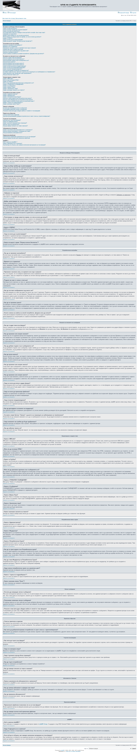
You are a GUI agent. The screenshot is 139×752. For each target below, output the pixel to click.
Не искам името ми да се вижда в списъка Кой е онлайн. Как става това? (24, 32)
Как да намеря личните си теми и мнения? (15, 126)
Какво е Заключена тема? (10, 88)
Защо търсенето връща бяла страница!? (15, 123)
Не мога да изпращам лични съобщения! (15, 108)
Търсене (133, 12)
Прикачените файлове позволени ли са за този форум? (19, 136)
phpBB (62, 750)
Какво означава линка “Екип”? (11, 104)
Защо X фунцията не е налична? (12, 143)
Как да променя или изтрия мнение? (13, 59)
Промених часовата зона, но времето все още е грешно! (19, 48)
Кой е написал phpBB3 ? (10, 142)
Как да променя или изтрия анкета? (13, 63)
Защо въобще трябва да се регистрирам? (15, 29)
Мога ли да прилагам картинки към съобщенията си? (18, 83)
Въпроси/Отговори (124, 12)
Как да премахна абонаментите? (12, 132)
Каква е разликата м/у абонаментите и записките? (17, 130)
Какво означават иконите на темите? (14, 90)
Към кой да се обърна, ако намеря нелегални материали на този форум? (24, 145)
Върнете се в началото (9, 162)
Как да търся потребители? (11, 124)
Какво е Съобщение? (9, 85)
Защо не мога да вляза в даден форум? (14, 66)
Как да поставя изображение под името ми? (16, 50)
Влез (5, 12)
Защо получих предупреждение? (12, 69)
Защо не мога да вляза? (10, 28)
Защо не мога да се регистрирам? (13, 39)
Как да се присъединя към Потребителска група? (17, 98)
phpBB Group (43, 724)
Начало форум (7, 20)
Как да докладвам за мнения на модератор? (16, 70)
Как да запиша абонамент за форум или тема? (16, 131)
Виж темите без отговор (9, 18)
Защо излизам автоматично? (11, 31)
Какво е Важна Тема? (9, 87)
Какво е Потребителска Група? (12, 97)
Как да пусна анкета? (9, 62)
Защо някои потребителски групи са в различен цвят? (18, 101)
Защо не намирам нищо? (10, 121)
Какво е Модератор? (9, 95)
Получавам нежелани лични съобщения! (15, 109)
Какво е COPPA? (8, 38)
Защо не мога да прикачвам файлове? (14, 67)
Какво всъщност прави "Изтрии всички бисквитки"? (17, 41)
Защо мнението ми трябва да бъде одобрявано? (17, 73)
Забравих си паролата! (9, 34)
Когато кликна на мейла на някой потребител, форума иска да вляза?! (23, 53)
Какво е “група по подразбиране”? (13, 102)
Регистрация (12, 12)
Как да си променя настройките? (12, 45)
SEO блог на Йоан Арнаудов (73, 751)
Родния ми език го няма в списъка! (13, 49)
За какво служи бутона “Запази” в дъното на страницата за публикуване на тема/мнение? (29, 72)
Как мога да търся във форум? (12, 120)
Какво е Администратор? (10, 94)
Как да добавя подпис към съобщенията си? (16, 60)
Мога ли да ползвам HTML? (11, 80)
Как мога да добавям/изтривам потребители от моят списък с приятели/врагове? (26, 116)
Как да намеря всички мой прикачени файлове (16, 138)
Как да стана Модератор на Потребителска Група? (18, 99)
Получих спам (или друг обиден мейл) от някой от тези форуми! (21, 111)
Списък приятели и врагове (11, 114)
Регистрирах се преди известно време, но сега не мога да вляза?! (22, 37)
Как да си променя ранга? (10, 52)
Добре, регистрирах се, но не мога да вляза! (16, 35)
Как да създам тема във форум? (12, 57)
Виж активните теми (21, 18)
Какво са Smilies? (8, 81)
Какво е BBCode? (8, 78)
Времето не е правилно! (10, 46)
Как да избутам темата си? (11, 74)
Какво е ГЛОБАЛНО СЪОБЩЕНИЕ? (13, 84)
